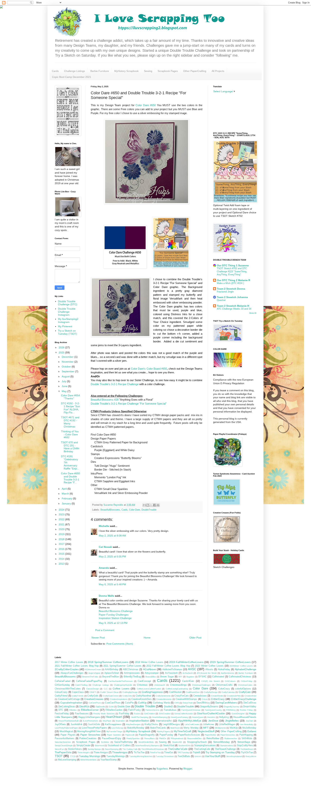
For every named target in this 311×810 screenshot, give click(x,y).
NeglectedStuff (206, 731)
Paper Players (68, 735)
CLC (106, 689)
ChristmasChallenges (201, 685)
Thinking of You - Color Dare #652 (70, 434)
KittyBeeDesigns (133, 724)
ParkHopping (246, 735)
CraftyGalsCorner (111, 696)
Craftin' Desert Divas (109, 692)
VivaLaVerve (250, 756)
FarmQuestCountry (213, 710)
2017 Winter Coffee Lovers (69, 662)
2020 (62, 529)
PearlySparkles (133, 738)
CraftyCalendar (228, 692)
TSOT (59, 756)
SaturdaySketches (63, 742)
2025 (62, 352)
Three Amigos (101, 752)
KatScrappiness (113, 724)
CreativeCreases (93, 699)
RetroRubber (212, 738)
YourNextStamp (108, 759)
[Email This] (144, 505)
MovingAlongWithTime (89, 731)
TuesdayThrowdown (165, 756)
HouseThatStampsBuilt (68, 721)
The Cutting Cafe (130, 749)
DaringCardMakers (226, 702)
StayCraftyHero (245, 745)
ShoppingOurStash (197, 742)
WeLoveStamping (67, 759)
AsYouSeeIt (187, 673)
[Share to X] (151, 505)
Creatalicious (200, 695)
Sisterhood (99, 745)
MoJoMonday (249, 728)
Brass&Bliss (150, 677)
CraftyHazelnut (143, 695)
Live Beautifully (246, 724)
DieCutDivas (249, 703)
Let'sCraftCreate (192, 724)
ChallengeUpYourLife (123, 685)
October (67, 366)
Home (147, 637)
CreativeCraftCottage (69, 699)
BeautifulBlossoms (110, 510)
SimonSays (243, 741)
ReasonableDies (194, 738)
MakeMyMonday (135, 728)
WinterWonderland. (88, 760)
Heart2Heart (114, 717)
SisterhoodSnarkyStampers (147, 745)
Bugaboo (190, 677)
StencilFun (59, 749)
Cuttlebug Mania (161, 703)
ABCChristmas (130, 669)
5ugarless (162, 768)
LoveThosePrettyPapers (94, 728)
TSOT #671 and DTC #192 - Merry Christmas (70, 422)
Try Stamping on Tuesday (220, 752)
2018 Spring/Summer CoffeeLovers (108, 662)
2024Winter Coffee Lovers (241, 666)
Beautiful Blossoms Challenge (116, 611)
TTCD (72, 756)
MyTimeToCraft (182, 731)
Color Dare (134, 510)
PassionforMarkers (64, 738)
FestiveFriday (62, 713)
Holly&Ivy (224, 717)
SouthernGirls (184, 745)
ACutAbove (149, 669)
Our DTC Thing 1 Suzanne (233, 265)
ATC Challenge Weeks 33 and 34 (234, 308)
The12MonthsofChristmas (152, 749)
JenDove (213, 720)
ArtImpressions (132, 673)
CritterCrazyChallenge (243, 699)
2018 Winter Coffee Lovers (149, 662)
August (66, 376)
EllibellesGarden (113, 710)
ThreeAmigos (119, 752)
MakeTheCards (158, 728)
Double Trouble (145, 706)
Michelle (104, 526)
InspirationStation (139, 720)
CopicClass (78, 692)
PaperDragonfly (147, 735)
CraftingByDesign (130, 692)
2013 (62, 563)
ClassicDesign (92, 689)
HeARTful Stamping (139, 717)
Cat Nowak (105, 546)
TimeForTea (155, 752)
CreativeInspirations (118, 699)
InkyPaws (107, 721)
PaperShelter (210, 735)
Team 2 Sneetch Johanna (232, 297)
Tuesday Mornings (89, 756)
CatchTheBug (81, 685)
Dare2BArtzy (203, 703)
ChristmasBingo (178, 685)
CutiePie (129, 703)
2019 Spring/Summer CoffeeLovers (230, 662)
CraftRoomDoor (193, 692)
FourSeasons (82, 713)
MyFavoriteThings (114, 731)
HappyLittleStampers (89, 717)
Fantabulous (170, 710)
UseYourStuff (212, 756)
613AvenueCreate (93, 669)
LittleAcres (208, 724)
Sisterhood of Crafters (119, 745)
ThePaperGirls (63, 752)
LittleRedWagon (227, 724)
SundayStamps (94, 749)
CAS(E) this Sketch (210, 681)
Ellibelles (73, 710)
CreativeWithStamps (186, 699)
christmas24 (159, 685)
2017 (62, 544)
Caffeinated (218, 676)
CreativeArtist (250, 696)
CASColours (230, 681)
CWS (176, 703)
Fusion (137, 714)
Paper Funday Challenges (114, 614)
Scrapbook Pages (168, 71)
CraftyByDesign (211, 692)
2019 (62, 534)
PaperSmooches (227, 735)
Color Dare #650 (146, 105)
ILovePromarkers (90, 721)
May (64, 391)
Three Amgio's (83, 752)
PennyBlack (149, 738)
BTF (180, 677)
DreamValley (249, 706)
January (67, 503)
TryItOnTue (247, 752)
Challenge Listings (74, 71)
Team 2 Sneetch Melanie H (233, 305)
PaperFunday (166, 735)
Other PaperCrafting (194, 71)
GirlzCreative (164, 714)
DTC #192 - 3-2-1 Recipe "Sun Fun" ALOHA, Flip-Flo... (70, 408)
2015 (62, 553)
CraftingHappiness (152, 692)
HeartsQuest (197, 717)
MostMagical (66, 731)
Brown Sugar (167, 676)
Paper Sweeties (114, 735)
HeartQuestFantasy (179, 717)
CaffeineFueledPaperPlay (89, 681)
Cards (55, 71)
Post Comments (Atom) (119, 643)
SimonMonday (221, 741)
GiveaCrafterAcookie (183, 714)
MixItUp (234, 728)
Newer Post (98, 637)
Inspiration (120, 721)
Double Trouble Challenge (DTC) (67, 303)
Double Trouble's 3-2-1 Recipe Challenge (115, 384)
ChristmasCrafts (224, 685)
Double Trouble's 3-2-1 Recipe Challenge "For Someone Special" (128, 403)
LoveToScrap (117, 728)
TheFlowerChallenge (225, 749)
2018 (62, 539)
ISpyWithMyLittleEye (189, 720)
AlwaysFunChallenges (72, 673)
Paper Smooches (90, 734)
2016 (62, 548)
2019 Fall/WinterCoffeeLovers (186, 662)
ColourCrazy (61, 692)
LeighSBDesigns (171, 724)
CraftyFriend (61, 695)
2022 (62, 519)
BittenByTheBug (132, 676)
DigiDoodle (100, 706)
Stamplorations (226, 745)
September (68, 371)
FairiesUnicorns (152, 710)
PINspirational (177, 738)
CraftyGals (92, 695)
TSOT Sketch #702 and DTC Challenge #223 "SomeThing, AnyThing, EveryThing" (232, 271)
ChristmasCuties (245, 685)
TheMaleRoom (246, 749)
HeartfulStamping (159, 717)
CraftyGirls (127, 696)
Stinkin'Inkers (75, 749)
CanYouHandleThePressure (120, 681)
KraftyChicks (151, 724)
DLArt (111, 706)
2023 (62, 514)
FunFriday (124, 713)
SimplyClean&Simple (64, 745)
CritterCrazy (218, 699)
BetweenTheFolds (90, 677)
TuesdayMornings (115, 756)
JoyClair (249, 721)
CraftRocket (175, 692)
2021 (62, 524)
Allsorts (209, 669)
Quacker (221, 300)
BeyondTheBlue (110, 676)
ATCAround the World (207, 673)
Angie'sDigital (94, 673)
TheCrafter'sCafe (178, 748)
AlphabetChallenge (245, 669)
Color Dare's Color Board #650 (149, 368)
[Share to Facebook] (154, 505)
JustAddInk (76, 724)
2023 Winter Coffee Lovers (209, 666)
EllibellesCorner (90, 709)
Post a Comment (104, 630)
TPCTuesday (183, 752)
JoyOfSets (60, 724)
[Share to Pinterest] (158, 505)
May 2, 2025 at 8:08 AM (112, 535)
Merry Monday (191, 728)
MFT (206, 727)
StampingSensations (205, 745)
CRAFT (92, 692)
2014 (62, 558)
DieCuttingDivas (66, 706)
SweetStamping (111, 749)
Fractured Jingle (225, 291)
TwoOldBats (184, 756)
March (66, 493)
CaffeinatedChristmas (240, 676)
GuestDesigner (238, 714)
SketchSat (168, 745)
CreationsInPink (234, 696)
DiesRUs (84, 706)
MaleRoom (175, 728)
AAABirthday (111, 669)
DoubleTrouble (148, 510)
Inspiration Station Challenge (115, 618)
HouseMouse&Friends (244, 717)
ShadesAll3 (177, 742)
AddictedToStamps (172, 669)
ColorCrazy (224, 688)
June (65, 386)
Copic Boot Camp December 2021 (71, 77)
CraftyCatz (245, 692)
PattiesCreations (88, 738)
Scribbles (105, 742)
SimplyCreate (83, 745)
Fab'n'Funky (134, 710)
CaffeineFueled (62, 681)
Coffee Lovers (121, 688)
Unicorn (197, 756)
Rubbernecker (230, 738)
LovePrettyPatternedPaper (66, 728)
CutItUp (142, 702)
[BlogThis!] (148, 505)
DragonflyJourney (231, 706)
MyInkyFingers (163, 731)
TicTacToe (139, 752)
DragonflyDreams (209, 706)
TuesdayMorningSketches (140, 756)
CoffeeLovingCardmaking (177, 689)
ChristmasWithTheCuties (68, 688)
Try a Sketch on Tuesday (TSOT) (67, 332)
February (67, 498)
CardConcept (144, 681)
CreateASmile (217, 696)
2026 (62, 347)
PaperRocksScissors (189, 735)
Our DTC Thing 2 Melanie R (233, 280)
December (68, 356)
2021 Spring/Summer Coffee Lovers (122, 666)
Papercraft (129, 735)
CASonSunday (62, 685)
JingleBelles (232, 720)
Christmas (142, 685)
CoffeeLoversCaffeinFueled (149, 689)
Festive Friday (246, 710)
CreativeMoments (164, 699)
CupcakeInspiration (71, 702)
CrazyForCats (181, 695)
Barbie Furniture (99, 71)
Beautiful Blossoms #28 (104, 399)
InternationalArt (164, 721)
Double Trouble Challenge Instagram (66, 311)
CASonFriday (247, 681)
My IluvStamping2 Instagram (68, 320)
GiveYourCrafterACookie (211, 713)
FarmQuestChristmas (190, 710)
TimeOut (168, 752)
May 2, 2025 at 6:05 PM (112, 556)
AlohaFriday (224, 669)
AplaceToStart (111, 673)
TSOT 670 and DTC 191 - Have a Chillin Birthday (70, 447)
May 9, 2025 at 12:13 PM (113, 623)
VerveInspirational (234, 756)
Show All (252, 313)
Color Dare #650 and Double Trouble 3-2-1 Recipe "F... (70, 478)
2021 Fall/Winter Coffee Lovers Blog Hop (77, 666)
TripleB (196, 752)
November (68, 361)
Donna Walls (106, 595)
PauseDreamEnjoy (111, 738)
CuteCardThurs (113, 703)
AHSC (192, 669)
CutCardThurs (95, 703)
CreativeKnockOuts (141, 699)
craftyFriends (78, 696)
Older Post (195, 637)
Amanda (104, 567)
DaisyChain (188, 703)
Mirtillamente (220, 728)
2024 (62, 509)
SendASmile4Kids (146, 742)
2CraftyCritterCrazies (67, 669)
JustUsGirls (94, 724)
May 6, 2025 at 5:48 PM (112, 584)
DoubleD (168, 706)
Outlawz (251, 731)
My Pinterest (65, 326)
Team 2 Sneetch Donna (231, 288)
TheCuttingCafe (202, 749)
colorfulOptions (243, 688)
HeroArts (211, 717)
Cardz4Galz (188, 681)
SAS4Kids (247, 738)
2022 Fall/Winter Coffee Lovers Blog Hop (168, 666)
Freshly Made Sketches (104, 714)
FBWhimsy (231, 710)
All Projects (218, 71)
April (64, 488)
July (64, 381)
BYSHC (202, 676)
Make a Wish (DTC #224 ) (230, 283)
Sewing (148, 71)
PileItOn (162, 738)
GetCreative (149, 714)
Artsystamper (152, 673)
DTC (60, 710)
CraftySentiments (163, 696)
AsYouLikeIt (171, 673)
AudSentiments (227, 673)
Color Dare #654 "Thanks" (70, 397)
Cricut (204, 699)
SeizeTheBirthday (123, 742)
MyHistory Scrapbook (126, 71)
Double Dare (124, 706)
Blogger (187, 768)
